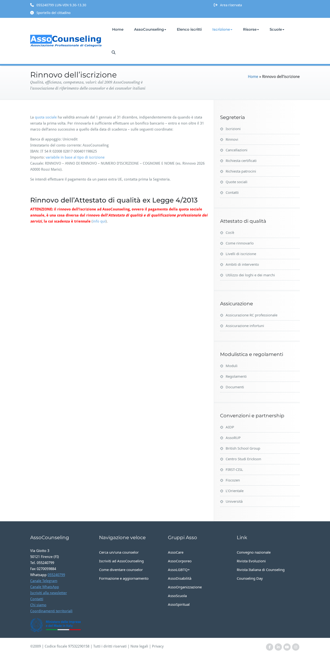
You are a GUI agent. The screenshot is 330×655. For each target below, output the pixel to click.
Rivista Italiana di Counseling (261, 569)
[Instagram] (295, 647)
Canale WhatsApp (44, 587)
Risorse (250, 29)
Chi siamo (38, 605)
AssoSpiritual (179, 604)
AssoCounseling (149, 29)
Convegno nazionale (254, 552)
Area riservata (231, 5)
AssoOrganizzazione (185, 587)
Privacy (158, 646)
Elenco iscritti (189, 29)
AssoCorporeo (180, 560)
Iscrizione (221, 29)
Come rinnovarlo (240, 243)
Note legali (139, 646)
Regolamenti (236, 376)
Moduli (231, 365)
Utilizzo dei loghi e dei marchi (250, 274)
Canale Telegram (43, 581)
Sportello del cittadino (53, 13)
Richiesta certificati (241, 160)
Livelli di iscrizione (241, 253)
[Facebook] (269, 647)
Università (234, 501)
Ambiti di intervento (242, 264)
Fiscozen (233, 480)
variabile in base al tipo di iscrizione (75, 157)
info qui (99, 221)
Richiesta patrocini (241, 171)
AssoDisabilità (179, 578)
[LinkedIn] (278, 647)
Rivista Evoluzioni (251, 560)
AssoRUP (233, 437)
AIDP (230, 427)
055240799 (56, 575)
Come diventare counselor (121, 569)
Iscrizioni (233, 128)
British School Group (243, 448)
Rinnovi (232, 139)
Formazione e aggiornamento (124, 578)
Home (117, 29)
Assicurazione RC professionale (251, 315)
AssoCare (175, 552)
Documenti (235, 386)
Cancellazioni (236, 149)
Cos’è (230, 232)
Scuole (276, 29)
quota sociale (46, 117)
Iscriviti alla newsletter (48, 593)
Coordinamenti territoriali (51, 611)
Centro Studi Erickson (243, 458)
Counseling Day (250, 578)
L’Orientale (235, 490)
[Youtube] (287, 647)
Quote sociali (236, 181)
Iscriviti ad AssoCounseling (121, 560)
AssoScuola (177, 595)
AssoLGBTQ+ (179, 569)
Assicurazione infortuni (245, 325)
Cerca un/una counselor (119, 552)
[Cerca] (114, 52)
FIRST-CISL (234, 469)
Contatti (232, 192)
